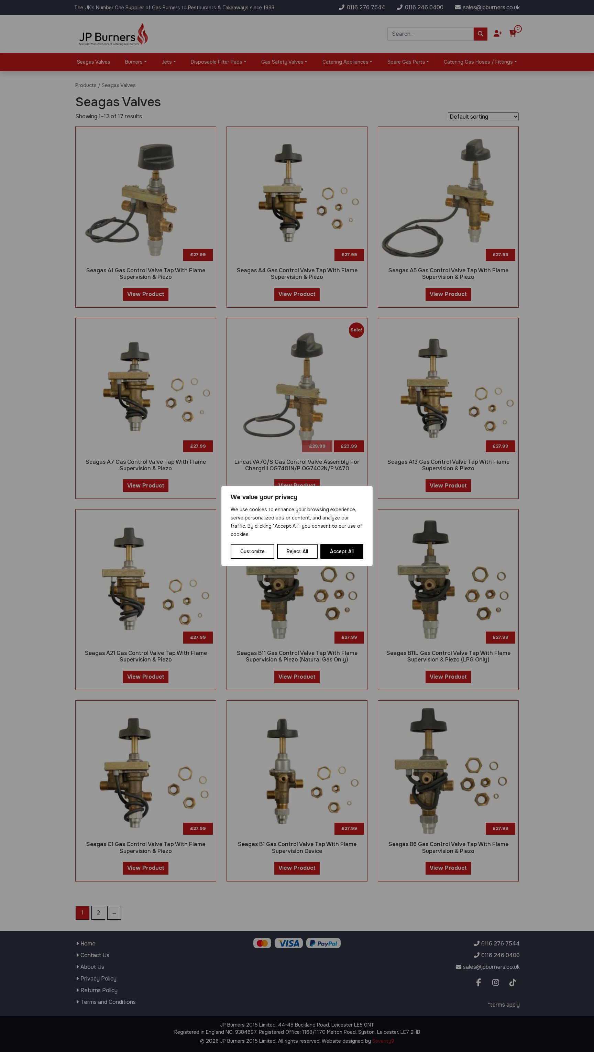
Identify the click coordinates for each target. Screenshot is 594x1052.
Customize (252, 551)
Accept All (342, 551)
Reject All (297, 551)
